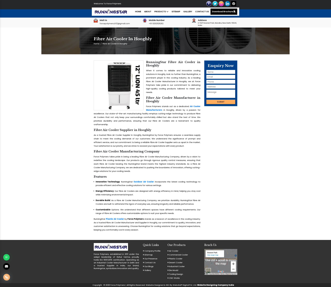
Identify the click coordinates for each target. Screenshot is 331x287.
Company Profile (152, 251)
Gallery (187, 11)
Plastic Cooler (175, 258)
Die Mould (173, 270)
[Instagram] (221, 3)
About (147, 11)
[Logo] (111, 11)
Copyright (97, 285)
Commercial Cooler (178, 254)
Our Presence (150, 258)
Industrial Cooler (176, 266)
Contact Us (202, 11)
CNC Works (174, 278)
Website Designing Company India (215, 285)
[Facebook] (208, 3)
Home (138, 11)
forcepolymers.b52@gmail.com (115, 23)
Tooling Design (175, 274)
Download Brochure (223, 11)
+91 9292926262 (156, 23)
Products (160, 11)
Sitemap (176, 11)
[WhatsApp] (6, 257)
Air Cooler (173, 251)
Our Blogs (148, 266)
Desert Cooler (175, 262)
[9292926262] (6, 277)
